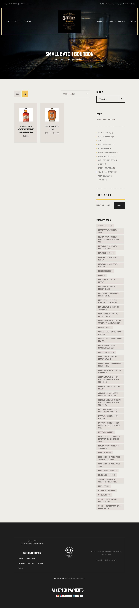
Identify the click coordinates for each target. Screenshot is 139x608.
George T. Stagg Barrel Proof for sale (110, 333)
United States (103, 486)
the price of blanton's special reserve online (107, 480)
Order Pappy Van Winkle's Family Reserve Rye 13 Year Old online (108, 379)
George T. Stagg (104, 327)
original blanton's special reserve (109, 387)
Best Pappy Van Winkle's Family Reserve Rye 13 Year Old (108, 239)
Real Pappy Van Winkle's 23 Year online (109, 447)
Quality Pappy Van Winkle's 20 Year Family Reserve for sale (109, 439)
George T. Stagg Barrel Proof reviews (110, 340)
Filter (119, 205)
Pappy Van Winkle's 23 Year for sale (109, 417)
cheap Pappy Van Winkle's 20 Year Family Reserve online (109, 322)
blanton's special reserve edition (108, 258)
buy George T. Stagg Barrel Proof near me (109, 294)
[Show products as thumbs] (17, 94)
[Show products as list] (25, 94)
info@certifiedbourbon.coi (35, 543)
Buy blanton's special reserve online (107, 288)
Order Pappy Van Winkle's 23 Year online (109, 371)
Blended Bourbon (105, 271)
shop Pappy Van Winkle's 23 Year (109, 465)
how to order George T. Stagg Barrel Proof (107, 347)
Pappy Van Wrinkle (105, 432)
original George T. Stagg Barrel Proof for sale (108, 394)
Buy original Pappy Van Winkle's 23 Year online (107, 301)
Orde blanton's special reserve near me (107, 358)
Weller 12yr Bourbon (106, 490)
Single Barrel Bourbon (107, 471)
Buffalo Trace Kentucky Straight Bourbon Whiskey (26, 129)
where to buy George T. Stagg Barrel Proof (110, 507)
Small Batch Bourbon (106, 475)
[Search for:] (110, 99)
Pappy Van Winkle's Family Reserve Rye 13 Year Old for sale (109, 425)
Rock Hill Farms (104, 453)
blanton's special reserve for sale (108, 265)
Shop (63, 59)
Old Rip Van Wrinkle (106, 352)
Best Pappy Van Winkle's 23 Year (109, 231)
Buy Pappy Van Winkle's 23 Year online (108, 308)
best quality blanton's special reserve (107, 247)
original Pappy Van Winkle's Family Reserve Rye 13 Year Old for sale (109, 402)
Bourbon (101, 275)
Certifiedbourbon (60, 578)
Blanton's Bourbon (106, 253)
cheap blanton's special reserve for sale (108, 315)
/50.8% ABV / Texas (105, 226)
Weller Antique (104, 495)
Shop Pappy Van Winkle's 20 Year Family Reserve (109, 458)
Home (57, 59)
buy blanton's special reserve (107, 281)
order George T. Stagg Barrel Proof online (110, 365)
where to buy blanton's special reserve (107, 500)
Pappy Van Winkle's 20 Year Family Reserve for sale (109, 410)
